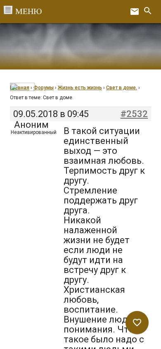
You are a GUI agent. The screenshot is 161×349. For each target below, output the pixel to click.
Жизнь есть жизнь (80, 88)
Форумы (43, 88)
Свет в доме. (121, 88)
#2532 (134, 114)
